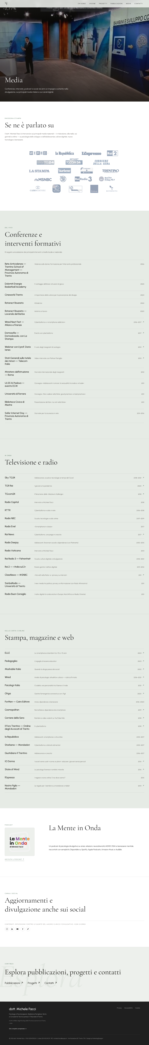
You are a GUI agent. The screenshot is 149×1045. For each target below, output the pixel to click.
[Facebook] (23, 929)
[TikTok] (28, 929)
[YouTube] (17, 929)
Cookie (137, 1008)
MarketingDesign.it (97, 1038)
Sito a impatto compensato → (17, 1028)
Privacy (119, 1008)
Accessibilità (128, 1008)
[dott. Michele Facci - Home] (6, 3)
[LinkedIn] (12, 929)
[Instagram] (7, 929)
